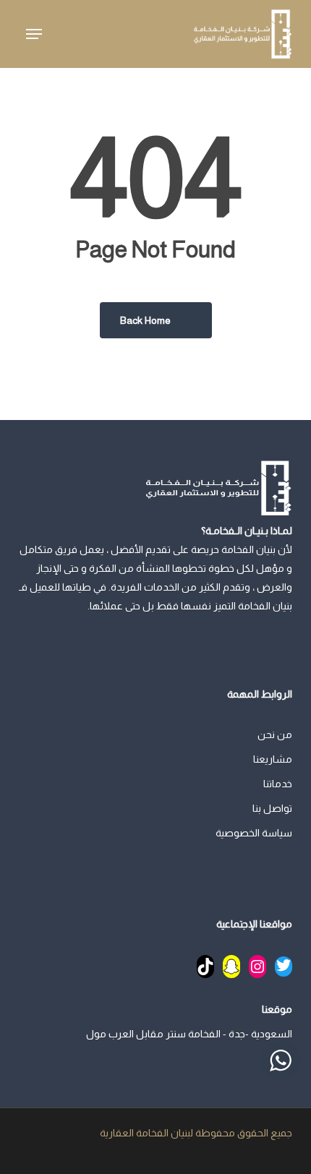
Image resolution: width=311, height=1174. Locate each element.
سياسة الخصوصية (254, 833)
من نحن (274, 734)
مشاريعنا (272, 759)
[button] (34, 34)
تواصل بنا (272, 808)
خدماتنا (277, 783)
